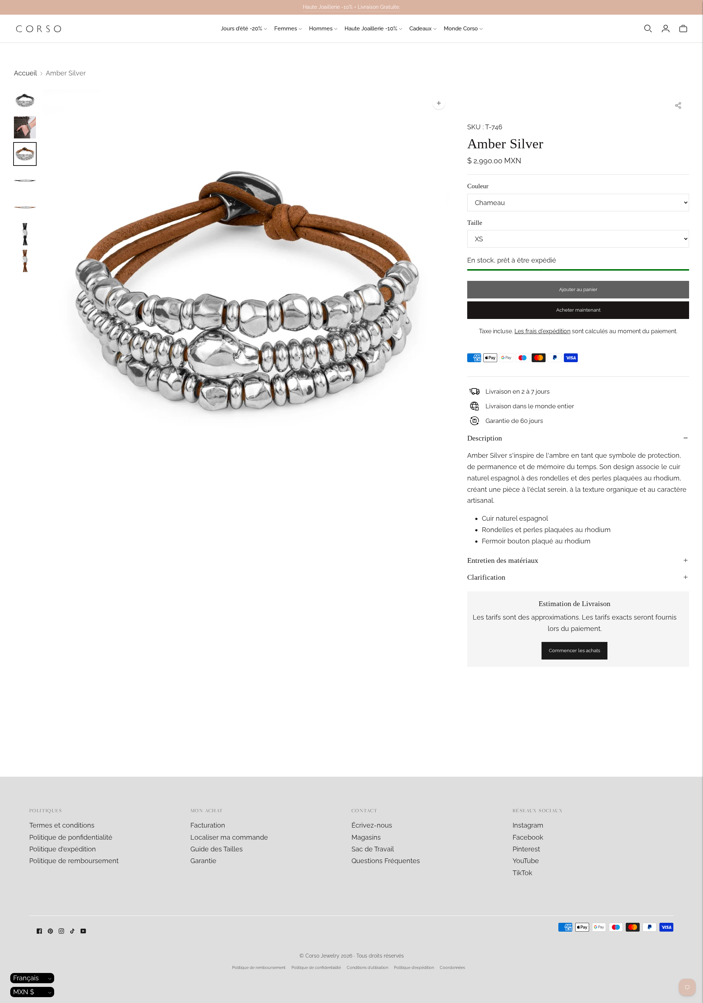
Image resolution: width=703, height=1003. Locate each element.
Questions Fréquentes (386, 861)
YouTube (526, 861)
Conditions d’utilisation (367, 967)
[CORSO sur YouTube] (83, 931)
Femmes (285, 28)
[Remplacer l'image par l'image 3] (25, 154)
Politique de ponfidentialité (70, 837)
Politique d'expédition (62, 849)
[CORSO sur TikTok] (72, 931)
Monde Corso (461, 28)
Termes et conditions (61, 825)
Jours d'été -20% (241, 28)
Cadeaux (420, 28)
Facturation (207, 825)
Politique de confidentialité (316, 967)
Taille (474, 222)
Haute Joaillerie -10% (371, 28)
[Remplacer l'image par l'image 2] (25, 127)
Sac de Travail (373, 849)
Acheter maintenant (578, 310)
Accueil (25, 73)
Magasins (366, 837)
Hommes (320, 28)
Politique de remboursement (74, 861)
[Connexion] (666, 29)
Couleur (477, 186)
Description (484, 438)
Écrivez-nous (372, 825)
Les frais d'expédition (542, 331)
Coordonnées (452, 967)
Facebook (528, 837)
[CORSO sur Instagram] (61, 931)
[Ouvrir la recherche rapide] (648, 29)
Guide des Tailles (216, 849)
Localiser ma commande (229, 837)
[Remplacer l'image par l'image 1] (25, 100)
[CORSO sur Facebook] (39, 931)
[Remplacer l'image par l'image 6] (25, 234)
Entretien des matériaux (502, 560)
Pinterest (526, 849)
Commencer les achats (574, 650)
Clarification (486, 577)
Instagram (528, 825)
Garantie (203, 861)
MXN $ (23, 992)
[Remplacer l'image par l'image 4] (25, 181)
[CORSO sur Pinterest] (50, 931)
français (26, 978)
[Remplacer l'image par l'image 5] (25, 207)
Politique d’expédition (414, 967)
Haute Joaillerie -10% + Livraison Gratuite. (351, 7)
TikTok (522, 873)
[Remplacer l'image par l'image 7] (25, 261)
